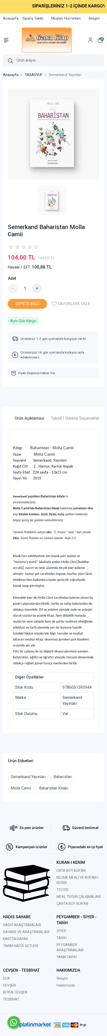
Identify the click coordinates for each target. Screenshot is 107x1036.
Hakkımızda (65, 985)
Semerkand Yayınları (28, 776)
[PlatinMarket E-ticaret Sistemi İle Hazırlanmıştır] (35, 1025)
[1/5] (11, 247)
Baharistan (63, 776)
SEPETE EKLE (27, 303)
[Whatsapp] (13, 1022)
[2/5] (14, 247)
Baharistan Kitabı (53, 788)
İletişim (62, 978)
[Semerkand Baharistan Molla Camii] (53, 134)
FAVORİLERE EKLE (74, 303)
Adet (12, 278)
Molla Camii (21, 788)
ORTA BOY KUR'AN (71, 871)
